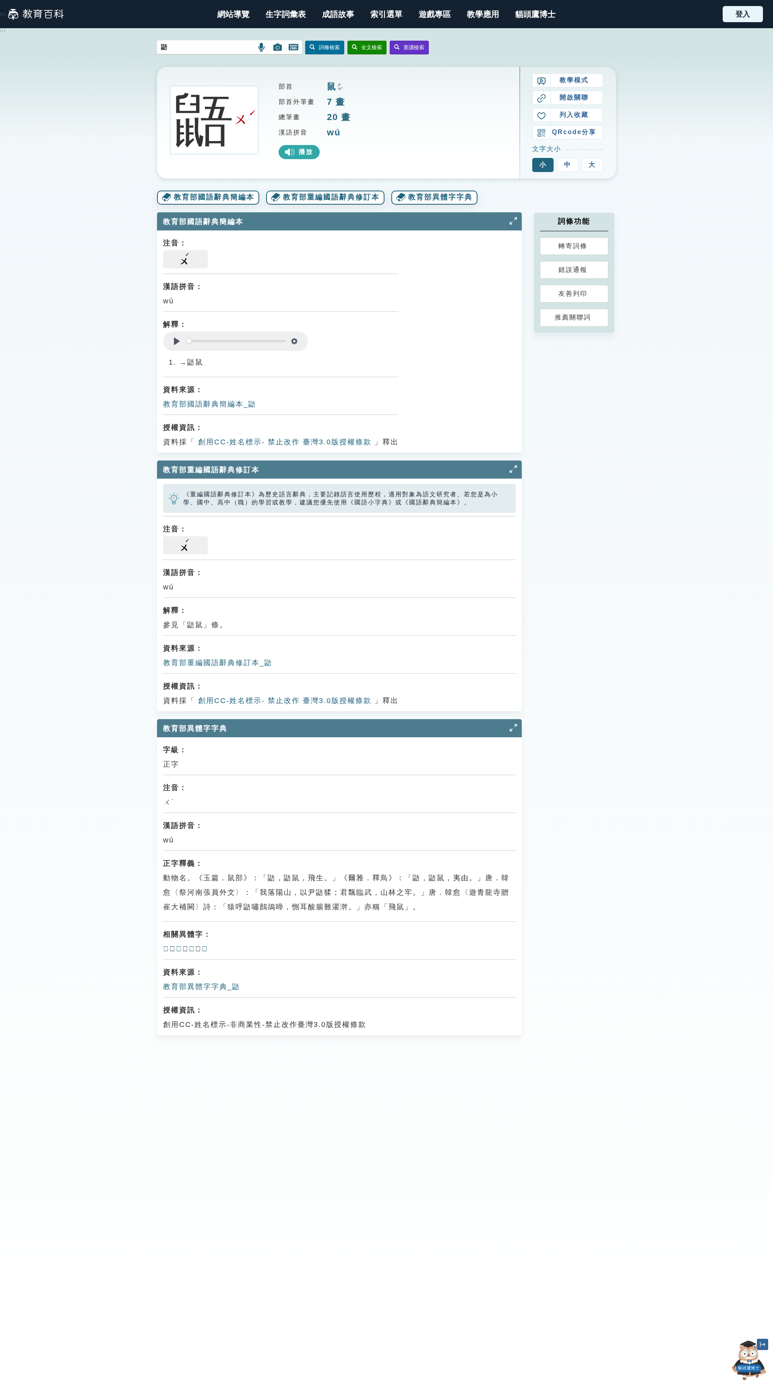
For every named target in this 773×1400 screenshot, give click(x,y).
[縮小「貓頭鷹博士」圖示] (762, 1344)
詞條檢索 (329, 47)
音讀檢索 (413, 47)
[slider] (236, 341)
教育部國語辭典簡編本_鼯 (209, 404)
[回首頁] (36, 14)
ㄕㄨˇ (339, 87)
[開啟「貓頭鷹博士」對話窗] (749, 1360)
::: (3, 14)
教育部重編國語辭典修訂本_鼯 (218, 663)
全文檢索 (371, 47)
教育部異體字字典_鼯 (201, 987)
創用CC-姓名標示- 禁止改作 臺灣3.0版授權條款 (283, 442)
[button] (386, 14)
